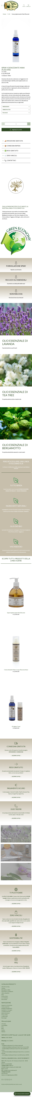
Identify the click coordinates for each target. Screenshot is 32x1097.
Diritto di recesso (5, 1013)
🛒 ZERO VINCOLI (11, 155)
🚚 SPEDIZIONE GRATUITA (14, 141)
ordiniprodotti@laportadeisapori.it (10, 1047)
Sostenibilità (4, 1025)
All (9, 14)
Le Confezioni (4, 997)
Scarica (3, 1030)
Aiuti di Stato (4, 1073)
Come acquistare (5, 1006)
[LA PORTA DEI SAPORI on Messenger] (7, 1080)
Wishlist (3, 1031)
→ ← (16, 776)
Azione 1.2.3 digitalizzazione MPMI (9, 1075)
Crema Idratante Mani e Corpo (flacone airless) (16, 669)
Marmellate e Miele (5, 990)
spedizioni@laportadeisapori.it (9, 1048)
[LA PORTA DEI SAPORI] (12, 5)
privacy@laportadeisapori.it (8, 1055)
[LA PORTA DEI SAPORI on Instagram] (5, 1080)
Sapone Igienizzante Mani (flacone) (16, 612)
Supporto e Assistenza (6, 1005)
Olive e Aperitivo (5, 993)
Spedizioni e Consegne (6, 1010)
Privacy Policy (4, 1014)
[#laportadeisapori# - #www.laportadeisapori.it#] (16, 40)
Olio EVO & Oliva (5, 986)
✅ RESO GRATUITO (11, 151)
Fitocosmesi (4, 999)
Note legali (3, 1018)
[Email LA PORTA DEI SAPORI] (2, 1080)
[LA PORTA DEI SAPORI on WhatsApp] (9, 1080)
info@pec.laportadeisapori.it (10, 1070)
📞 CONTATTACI (10, 160)
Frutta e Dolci (4, 996)
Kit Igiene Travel (16, 726)
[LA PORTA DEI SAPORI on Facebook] (4, 1080)
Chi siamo (3, 1023)
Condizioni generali (5, 1011)
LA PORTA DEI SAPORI (9, 1084)
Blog (2, 1028)
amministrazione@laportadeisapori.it (10, 1051)
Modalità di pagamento (6, 1008)
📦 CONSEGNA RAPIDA (12, 146)
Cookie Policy (4, 1016)
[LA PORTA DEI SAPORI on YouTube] (11, 1080)
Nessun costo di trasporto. (11, 750)
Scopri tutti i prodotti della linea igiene (16, 559)
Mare (2, 994)
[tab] (16, 106)
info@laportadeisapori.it (7, 1045)
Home (4, 14)
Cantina (3, 988)
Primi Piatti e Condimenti (7, 991)
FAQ (2, 1027)
